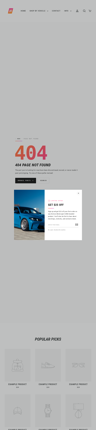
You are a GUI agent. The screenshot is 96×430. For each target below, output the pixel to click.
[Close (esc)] (78, 193)
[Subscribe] (76, 224)
